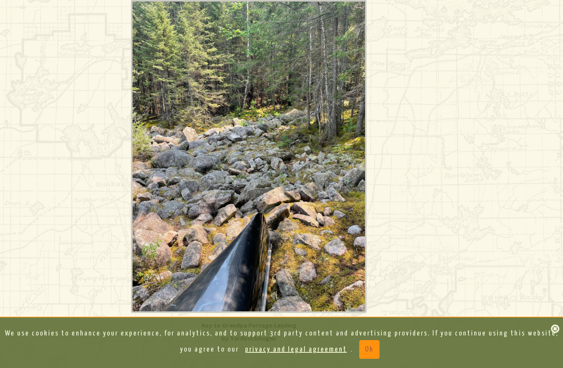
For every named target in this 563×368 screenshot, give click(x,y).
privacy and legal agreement (296, 349)
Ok (369, 349)
